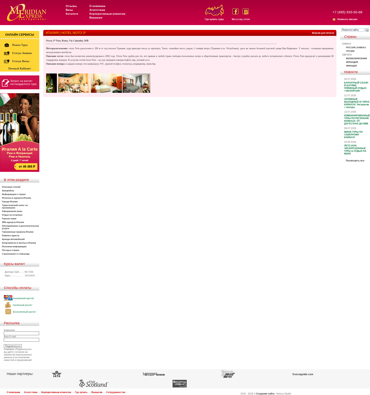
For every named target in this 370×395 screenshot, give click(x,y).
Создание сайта (265, 393)
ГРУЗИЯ (350, 51)
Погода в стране (10, 250)
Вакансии (95, 17)
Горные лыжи (9, 218)
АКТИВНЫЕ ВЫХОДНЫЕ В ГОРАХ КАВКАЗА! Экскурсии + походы (356, 103)
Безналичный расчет (24, 312)
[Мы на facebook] (235, 11)
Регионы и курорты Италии (16, 198)
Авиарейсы (8, 190)
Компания (9, 330)
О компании (97, 6)
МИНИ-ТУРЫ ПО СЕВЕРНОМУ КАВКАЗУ (353, 135)
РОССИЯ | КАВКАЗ (356, 47)
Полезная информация (14, 246)
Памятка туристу (10, 235)
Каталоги (72, 13)
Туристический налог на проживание (15, 206)
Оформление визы (12, 211)
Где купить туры (214, 19)
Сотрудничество (115, 392)
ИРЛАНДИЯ (352, 62)
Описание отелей (11, 187)
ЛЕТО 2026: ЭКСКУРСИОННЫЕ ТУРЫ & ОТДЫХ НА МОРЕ (355, 149)
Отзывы (71, 6)
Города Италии (10, 201)
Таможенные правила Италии (18, 232)
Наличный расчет (22, 305)
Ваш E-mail (10, 336)
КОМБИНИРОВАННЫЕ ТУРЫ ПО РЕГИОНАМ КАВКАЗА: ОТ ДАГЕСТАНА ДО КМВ (357, 119)
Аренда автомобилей (13, 239)
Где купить (81, 392)
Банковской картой (23, 298)
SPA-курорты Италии (13, 222)
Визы (69, 9)
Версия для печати (323, 33)
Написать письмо (347, 19)
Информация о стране (14, 194)
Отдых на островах (12, 215)
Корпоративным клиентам (107, 13)
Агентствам (97, 9)
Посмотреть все (355, 160)
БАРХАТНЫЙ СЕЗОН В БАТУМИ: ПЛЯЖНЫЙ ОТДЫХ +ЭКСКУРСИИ (356, 86)
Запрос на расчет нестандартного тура (23, 82)
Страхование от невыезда (15, 254)
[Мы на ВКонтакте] (245, 11)
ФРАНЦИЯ (351, 66)
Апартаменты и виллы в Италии (19, 243)
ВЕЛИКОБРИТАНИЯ (356, 58)
